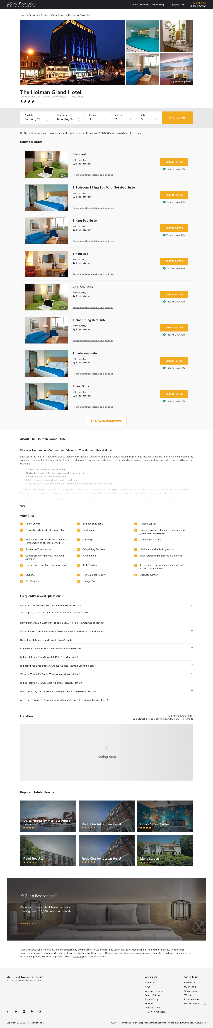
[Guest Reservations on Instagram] (24, 1011)
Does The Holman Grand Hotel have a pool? (46, 640)
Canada (44, 15)
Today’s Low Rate (176, 169)
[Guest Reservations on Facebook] (9, 1011)
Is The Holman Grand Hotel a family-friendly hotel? (51, 683)
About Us (149, 982)
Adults (118, 115)
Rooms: (93, 115)
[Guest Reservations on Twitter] (16, 1011)
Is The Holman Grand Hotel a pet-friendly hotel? (49, 657)
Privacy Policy (151, 999)
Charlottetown (58, 15)
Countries (33, 15)
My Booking (158, 4)
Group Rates (190, 990)
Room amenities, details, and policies (93, 174)
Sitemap (149, 1003)
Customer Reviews (154, 990)
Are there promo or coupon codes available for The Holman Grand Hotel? (64, 700)
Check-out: (62, 115)
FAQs (147, 986)
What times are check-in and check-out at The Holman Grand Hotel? (62, 631)
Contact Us (189, 982)
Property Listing (152, 1007)
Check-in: (29, 115)
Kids (143, 115)
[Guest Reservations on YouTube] (38, 1011)
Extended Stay (191, 999)
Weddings (189, 995)
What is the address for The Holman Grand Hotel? (50, 605)
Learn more (136, 133)
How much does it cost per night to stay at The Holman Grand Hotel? (62, 623)
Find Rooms (177, 117)
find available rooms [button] (106, 421)
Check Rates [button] (174, 162)
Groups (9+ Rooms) (140, 4)
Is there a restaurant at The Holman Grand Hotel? (50, 648)
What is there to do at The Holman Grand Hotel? (50, 674)
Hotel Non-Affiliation (155, 1011)
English (176, 4)
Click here (78, 956)
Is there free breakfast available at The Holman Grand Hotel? (57, 666)
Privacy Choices (192, 1003)
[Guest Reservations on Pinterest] (32, 1011)
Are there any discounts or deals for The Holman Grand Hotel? (58, 691)
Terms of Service (153, 995)
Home (23, 15)
